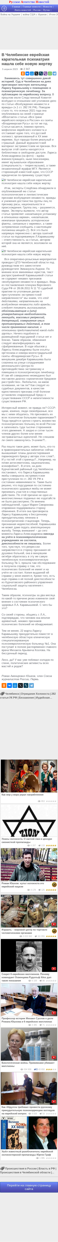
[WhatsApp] (50, 73)
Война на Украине (10, 14)
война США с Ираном (35, 14)
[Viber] (45, 73)
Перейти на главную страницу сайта (29, 1187)
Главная (16, 6)
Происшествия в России (21, 1168)
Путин (46, 10)
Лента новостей (22, 10)
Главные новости (32, 6)
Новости (47, 6)
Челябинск (12, 693)
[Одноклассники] (23, 73)
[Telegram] (54, 73)
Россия (37, 10)
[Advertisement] (29, 33)
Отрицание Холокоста (35, 693)
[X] (36, 73)
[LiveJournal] (41, 73)
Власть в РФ (47, 1168)
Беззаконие (26, 697)
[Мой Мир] (32, 73)
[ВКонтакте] (27, 73)
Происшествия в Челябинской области (25, 1172)
